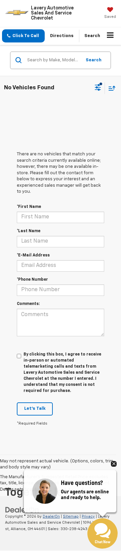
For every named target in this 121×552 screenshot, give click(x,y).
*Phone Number (32, 280)
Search (94, 60)
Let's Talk (34, 408)
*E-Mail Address (33, 255)
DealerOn (51, 516)
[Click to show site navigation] (110, 36)
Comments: (28, 304)
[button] (23, 35)
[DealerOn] (22, 510)
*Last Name (28, 231)
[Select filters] (98, 88)
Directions (62, 36)
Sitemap (71, 516)
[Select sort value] (110, 88)
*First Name (29, 207)
